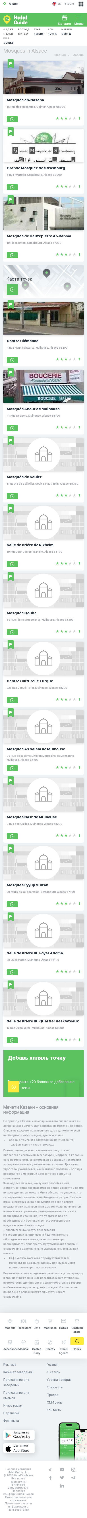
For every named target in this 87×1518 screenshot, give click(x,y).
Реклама (9, 1364)
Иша (8, 41)
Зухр (39, 32)
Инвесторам (12, 1405)
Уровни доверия (59, 1380)
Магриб (66, 32)
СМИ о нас (55, 1402)
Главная (52, 1364)
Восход (23, 32)
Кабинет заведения (18, 1372)
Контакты (54, 1410)
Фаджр (8, 32)
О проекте (55, 1387)
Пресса (52, 1395)
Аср (52, 32)
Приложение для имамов (16, 1395)
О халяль (53, 1372)
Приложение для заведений (16, 1382)
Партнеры (11, 1413)
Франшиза (11, 1421)
